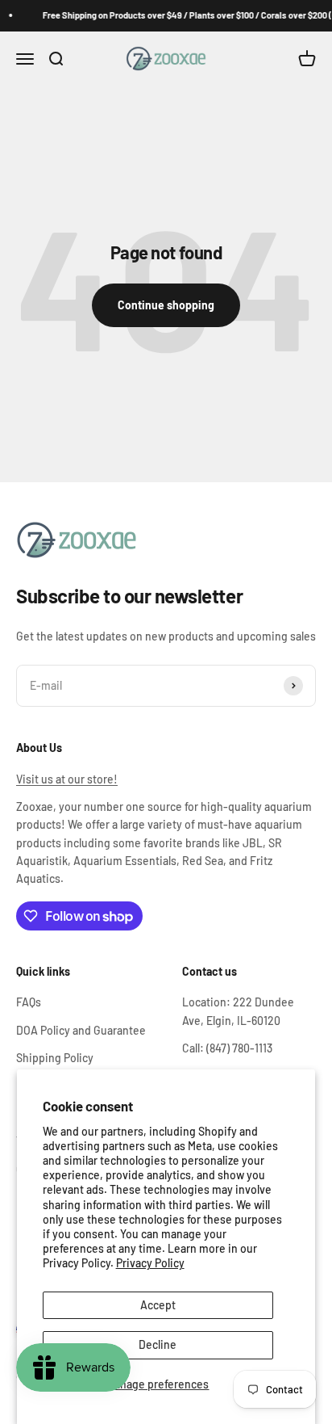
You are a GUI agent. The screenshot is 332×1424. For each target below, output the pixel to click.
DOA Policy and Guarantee (81, 1030)
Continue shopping (166, 305)
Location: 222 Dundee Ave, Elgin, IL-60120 (238, 1011)
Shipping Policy (54, 1058)
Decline (157, 1344)
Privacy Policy (150, 1263)
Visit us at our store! (67, 779)
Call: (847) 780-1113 (227, 1048)
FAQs (28, 1002)
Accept (158, 1305)
